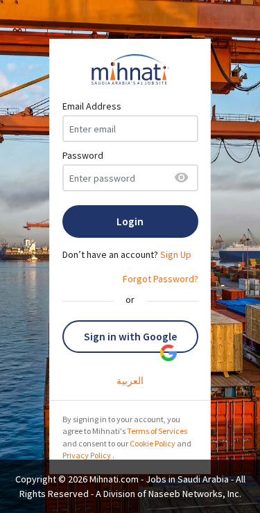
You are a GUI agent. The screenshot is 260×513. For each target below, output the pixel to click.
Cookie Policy (152, 443)
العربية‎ (130, 380)
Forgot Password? (160, 278)
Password (82, 155)
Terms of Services (157, 431)
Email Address (91, 106)
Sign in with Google (130, 336)
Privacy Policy (86, 455)
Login (130, 221)
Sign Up (175, 254)
